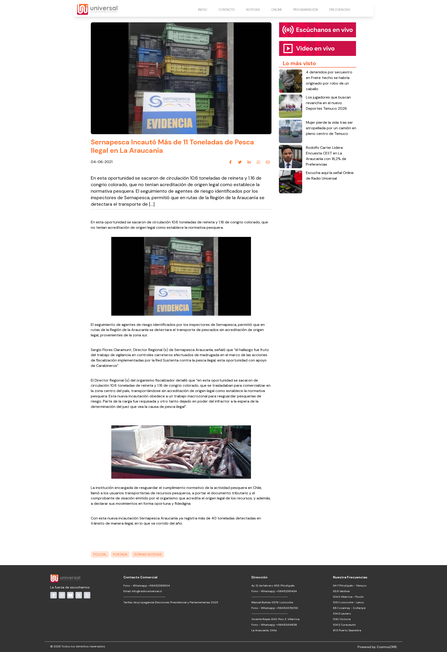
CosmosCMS (387, 647)
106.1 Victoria (342, 619)
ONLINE (276, 9)
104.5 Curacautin (344, 625)
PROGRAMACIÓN (305, 9)
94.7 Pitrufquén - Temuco (350, 585)
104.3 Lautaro (342, 613)
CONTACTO (226, 9)
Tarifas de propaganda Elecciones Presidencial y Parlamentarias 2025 (170, 602)
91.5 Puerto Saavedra (347, 630)
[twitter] (240, 162)
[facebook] (230, 162)
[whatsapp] (258, 162)
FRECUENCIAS (339, 9)
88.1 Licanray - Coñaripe (349, 608)
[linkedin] (249, 162)
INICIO (202, 9)
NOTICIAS (253, 9)
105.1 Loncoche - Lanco (348, 602)
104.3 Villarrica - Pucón (348, 597)
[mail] (267, 162)
